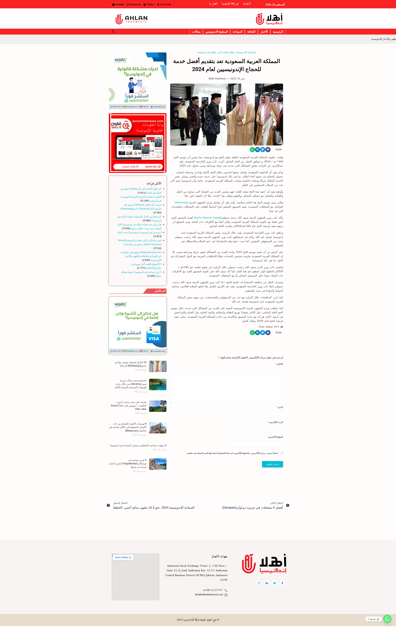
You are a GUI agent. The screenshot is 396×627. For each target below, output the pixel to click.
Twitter (150, 4)
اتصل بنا (213, 3)
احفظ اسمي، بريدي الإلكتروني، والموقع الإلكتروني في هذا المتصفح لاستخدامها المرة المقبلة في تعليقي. (232, 453)
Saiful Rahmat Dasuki (208, 217)
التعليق (279, 363)
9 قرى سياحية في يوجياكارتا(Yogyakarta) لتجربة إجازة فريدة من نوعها (127, 464)
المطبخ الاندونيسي (216, 31)
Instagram (135, 4)
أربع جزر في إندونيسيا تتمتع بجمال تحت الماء (139, 232)
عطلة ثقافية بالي (226, 52)
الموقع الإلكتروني (275, 436)
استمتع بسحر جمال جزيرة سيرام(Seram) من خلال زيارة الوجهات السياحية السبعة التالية (130, 384)
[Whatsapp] (387, 619)
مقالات (196, 31)
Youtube (119, 4)
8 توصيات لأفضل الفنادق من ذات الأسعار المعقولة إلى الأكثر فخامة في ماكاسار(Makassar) (127, 427)
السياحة (237, 31)
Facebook (165, 4)
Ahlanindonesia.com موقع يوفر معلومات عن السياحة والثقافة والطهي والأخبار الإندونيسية (140, 256)
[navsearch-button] (113, 32)
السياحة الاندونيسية (246, 52)
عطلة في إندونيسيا (207, 52)
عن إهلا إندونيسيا (230, 3)
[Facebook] (282, 583)
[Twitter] (274, 583)
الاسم (279, 407)
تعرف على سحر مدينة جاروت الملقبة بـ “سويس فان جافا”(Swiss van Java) (128, 405)
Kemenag (181, 202)
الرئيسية (247, 3)
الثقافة (251, 31)
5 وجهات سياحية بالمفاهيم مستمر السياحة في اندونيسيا (138, 445)
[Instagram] (259, 583)
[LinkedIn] (267, 583)
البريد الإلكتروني (275, 422)
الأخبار (264, 31)
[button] (268, 149)
